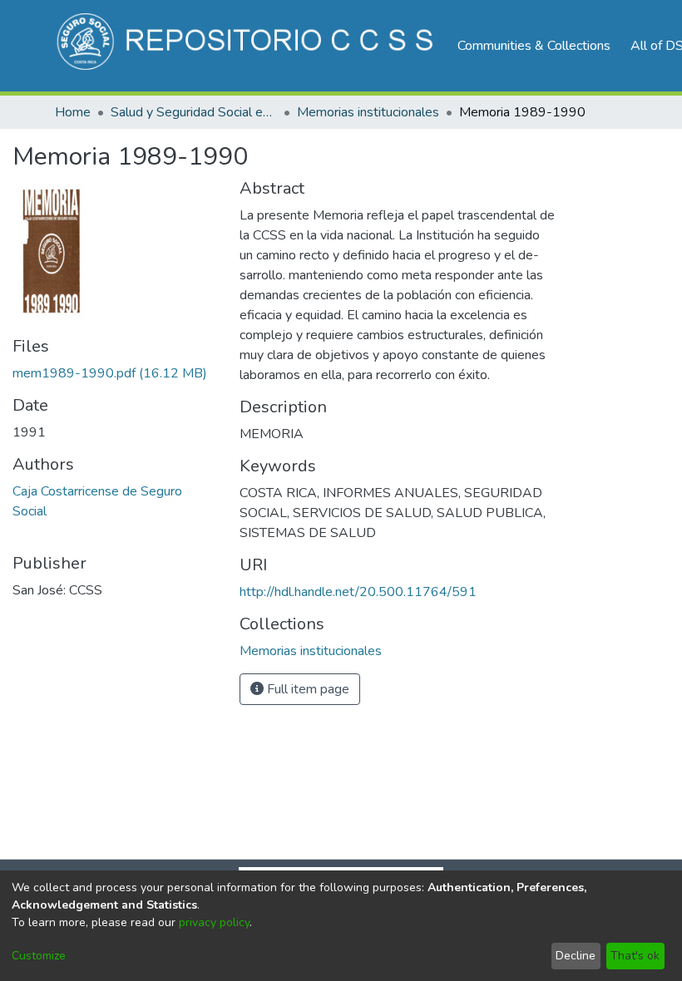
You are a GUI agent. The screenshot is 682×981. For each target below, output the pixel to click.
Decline (576, 956)
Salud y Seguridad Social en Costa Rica (194, 112)
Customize (39, 956)
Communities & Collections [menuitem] (533, 46)
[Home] (247, 45)
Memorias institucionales (368, 112)
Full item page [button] (306, 689)
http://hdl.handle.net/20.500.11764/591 (358, 592)
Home (73, 112)
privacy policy (214, 922)
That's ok (635, 956)
